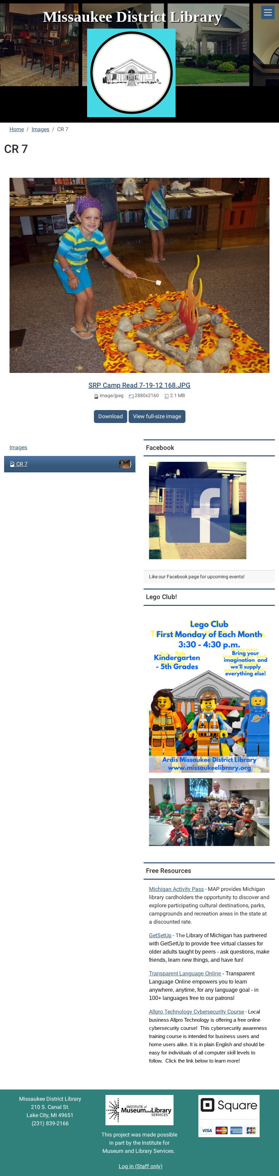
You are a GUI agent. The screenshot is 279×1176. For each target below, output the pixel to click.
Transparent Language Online (185, 973)
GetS (160, 935)
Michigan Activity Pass (176, 889)
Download (110, 416)
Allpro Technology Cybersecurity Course (196, 1011)
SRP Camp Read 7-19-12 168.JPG (139, 385)
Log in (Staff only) (141, 1166)
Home (17, 129)
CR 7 (22, 464)
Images (40, 129)
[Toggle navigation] (268, 12)
